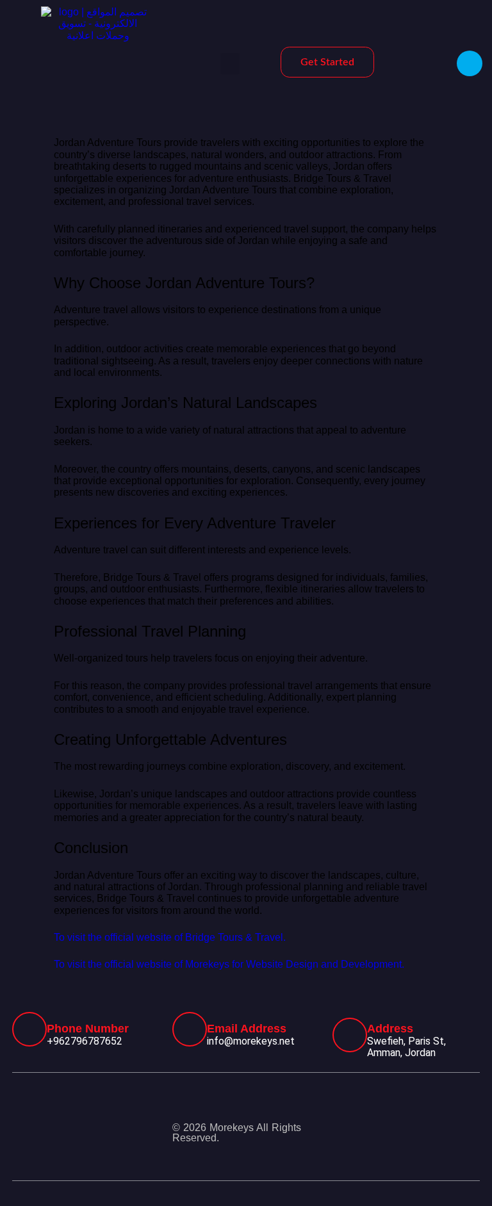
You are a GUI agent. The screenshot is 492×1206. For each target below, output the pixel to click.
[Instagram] (422, 1123)
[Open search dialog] (469, 63)
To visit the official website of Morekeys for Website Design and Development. (229, 964)
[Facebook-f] (374, 1123)
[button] (230, 63)
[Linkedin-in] (470, 1142)
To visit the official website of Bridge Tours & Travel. (170, 937)
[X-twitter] (470, 1123)
